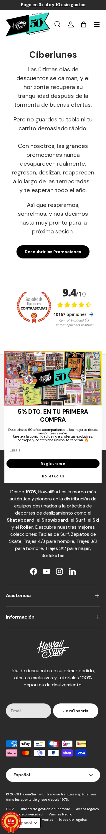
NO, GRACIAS (53, 477)
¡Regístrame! (53, 463)
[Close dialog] (97, 355)
